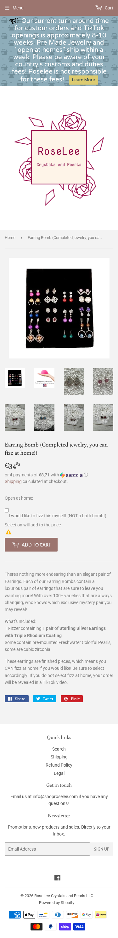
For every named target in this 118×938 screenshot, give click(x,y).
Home (10, 237)
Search (59, 749)
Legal (59, 773)
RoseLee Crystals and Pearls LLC (63, 895)
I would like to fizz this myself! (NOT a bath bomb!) (57, 515)
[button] (59, 475)
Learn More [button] (83, 79)
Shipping (13, 481)
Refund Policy (59, 765)
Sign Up (101, 849)
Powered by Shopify (56, 902)
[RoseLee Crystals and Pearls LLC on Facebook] (57, 878)
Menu (18, 7)
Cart (108, 7)
